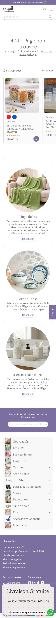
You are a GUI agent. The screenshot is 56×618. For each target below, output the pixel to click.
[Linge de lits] (28, 190)
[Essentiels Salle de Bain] (28, 348)
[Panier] (44, 9)
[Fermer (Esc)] (52, 584)
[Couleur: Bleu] (14, 117)
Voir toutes (47, 70)
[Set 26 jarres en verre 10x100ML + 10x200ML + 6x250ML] (22, 110)
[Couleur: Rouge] (9, 117)
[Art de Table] (28, 272)
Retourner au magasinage (36, 52)
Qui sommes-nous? (13, 547)
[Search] (50, 17)
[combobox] (28, 17)
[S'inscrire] (45, 424)
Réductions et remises (15, 563)
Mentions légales (12, 559)
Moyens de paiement (14, 567)
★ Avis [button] (52, 312)
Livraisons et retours (14, 555)
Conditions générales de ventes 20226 (23, 551)
